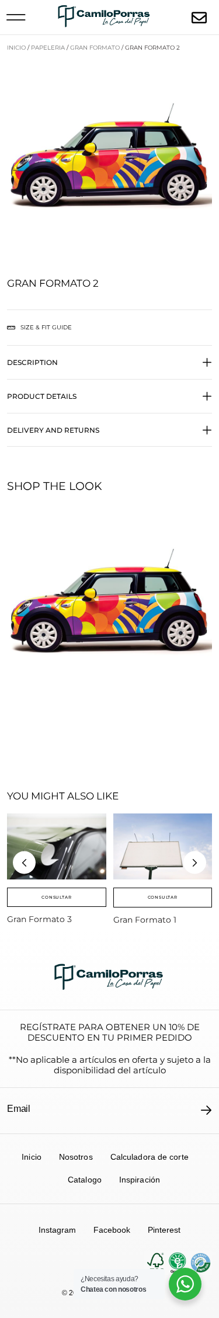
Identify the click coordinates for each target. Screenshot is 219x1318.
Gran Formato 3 (39, 919)
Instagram (57, 1229)
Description (32, 362)
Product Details (42, 396)
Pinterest (164, 1229)
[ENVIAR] (206, 1110)
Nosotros (76, 1156)
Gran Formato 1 (144, 919)
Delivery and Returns (53, 430)
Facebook (111, 1229)
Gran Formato (95, 47)
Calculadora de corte (149, 1156)
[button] (15, 17)
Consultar (56, 897)
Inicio (16, 47)
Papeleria (48, 47)
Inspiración (139, 1179)
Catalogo (85, 1179)
